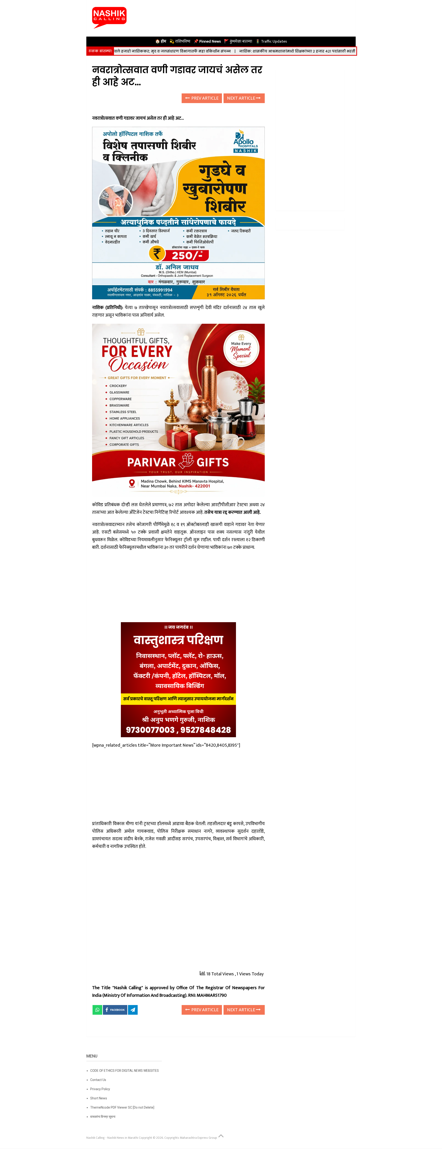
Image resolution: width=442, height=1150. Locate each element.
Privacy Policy (100, 1089)
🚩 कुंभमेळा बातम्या (238, 41)
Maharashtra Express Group (198, 1137)
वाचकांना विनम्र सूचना (102, 1116)
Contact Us (98, 1080)
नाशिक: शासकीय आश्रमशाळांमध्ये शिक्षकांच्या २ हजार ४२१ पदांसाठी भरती (250, 51)
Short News (98, 1098)
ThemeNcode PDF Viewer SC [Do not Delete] (122, 1107)
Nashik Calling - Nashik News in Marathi (112, 1137)
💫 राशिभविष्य (179, 41)
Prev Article (204, 98)
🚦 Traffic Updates (271, 41)
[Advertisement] (178, 588)
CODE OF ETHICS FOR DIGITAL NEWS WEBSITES (124, 1070)
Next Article (241, 98)
